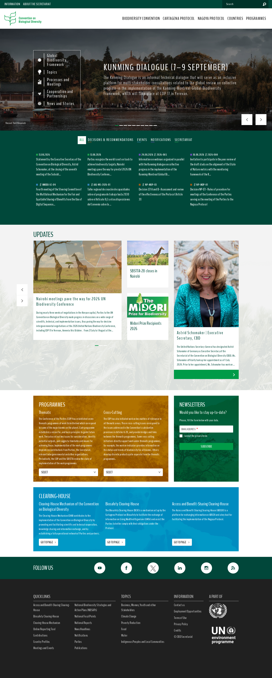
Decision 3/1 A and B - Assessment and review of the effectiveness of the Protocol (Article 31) (161, 194)
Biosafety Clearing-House (46, 616)
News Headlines (82, 629)
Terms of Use (180, 618)
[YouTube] (95, 568)
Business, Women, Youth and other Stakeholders (138, 607)
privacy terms (201, 436)
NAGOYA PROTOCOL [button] (211, 18)
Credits (177, 630)
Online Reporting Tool (44, 629)
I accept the (195, 435)
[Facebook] (122, 568)
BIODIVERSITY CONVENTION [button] (141, 18)
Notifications (81, 635)
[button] (22, 289)
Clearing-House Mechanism (46, 623)
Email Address (188, 429)
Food (124, 629)
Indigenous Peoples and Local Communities (142, 641)
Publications (81, 648)
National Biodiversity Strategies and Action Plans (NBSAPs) (93, 607)
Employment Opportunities (188, 611)
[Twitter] (149, 568)
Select (44, 472)
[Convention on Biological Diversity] (22, 18)
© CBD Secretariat (183, 636)
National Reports (83, 623)
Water (124, 635)
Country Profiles (41, 641)
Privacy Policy (181, 624)
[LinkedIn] (175, 568)
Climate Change (128, 616)
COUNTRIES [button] (235, 18)
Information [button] (12, 4)
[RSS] (229, 568)
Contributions (40, 635)
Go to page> (48, 542)
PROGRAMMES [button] (256, 18)
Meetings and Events (43, 648)
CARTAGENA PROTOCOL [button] (179, 18)
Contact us (179, 605)
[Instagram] (202, 568)
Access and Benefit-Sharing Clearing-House (51, 607)
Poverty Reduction (130, 623)
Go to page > (115, 542)
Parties (78, 641)
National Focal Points (85, 616)
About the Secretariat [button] (37, 4)
